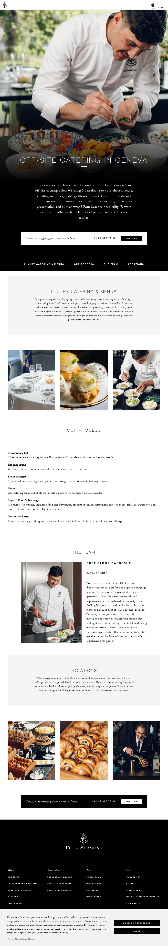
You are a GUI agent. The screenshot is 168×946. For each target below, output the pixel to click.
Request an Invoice (59, 877)
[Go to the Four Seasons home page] (4, 4)
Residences (133, 890)
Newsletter (93, 897)
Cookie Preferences (136, 923)
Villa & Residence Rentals (143, 897)
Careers (13, 897)
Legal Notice (28, 939)
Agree (137, 931)
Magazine (92, 890)
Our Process (84, 264)
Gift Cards (133, 903)
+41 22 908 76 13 (104, 238)
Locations (136, 264)
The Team (111, 264)
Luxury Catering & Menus (44, 264)
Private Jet (133, 877)
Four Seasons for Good (23, 884)
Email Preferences (59, 890)
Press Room (94, 877)
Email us (131, 238)
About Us (13, 877)
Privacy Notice (14, 939)
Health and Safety (20, 890)
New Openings (95, 884)
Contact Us (15, 903)
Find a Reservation (59, 884)
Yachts (130, 884)
